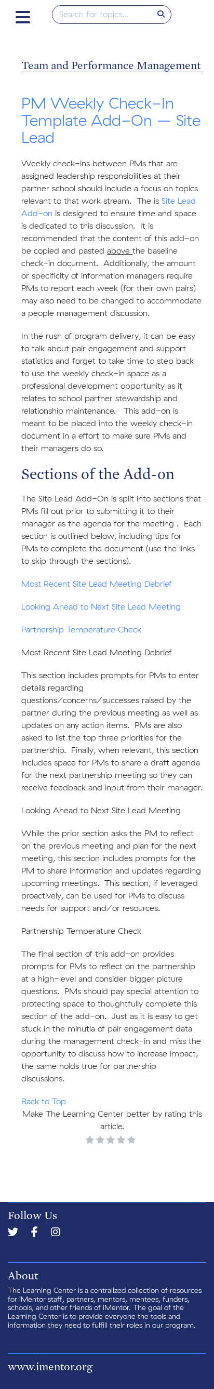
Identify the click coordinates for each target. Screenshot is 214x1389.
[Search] (161, 14)
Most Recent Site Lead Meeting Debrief (96, 584)
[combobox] (102, 14)
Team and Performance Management (110, 65)
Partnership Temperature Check (81, 630)
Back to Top (43, 1101)
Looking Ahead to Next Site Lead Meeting (101, 607)
